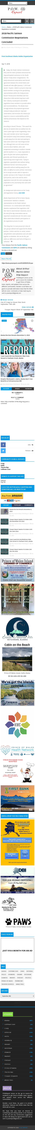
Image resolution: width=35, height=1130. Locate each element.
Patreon (3, 480)
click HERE (22, 193)
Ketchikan (27, 974)
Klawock (4, 978)
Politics (28, 978)
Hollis (4, 974)
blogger (6, 388)
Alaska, (26, 47)
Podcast (20, 978)
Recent (6, 505)
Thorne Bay (19, 981)
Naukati (12, 978)
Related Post (6, 314)
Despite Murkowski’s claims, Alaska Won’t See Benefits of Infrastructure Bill (17, 380)
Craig (22, 971)
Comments (29, 505)
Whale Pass (20, 984)
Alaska (9, 27)
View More (30, 314)
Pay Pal (3, 482)
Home (3, 27)
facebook (28, 388)
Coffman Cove (13, 971)
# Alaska (8, 253)
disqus (17, 388)
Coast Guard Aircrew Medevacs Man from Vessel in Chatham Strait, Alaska (15, 357)
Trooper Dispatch (8, 984)
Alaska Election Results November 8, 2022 (15, 335)
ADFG (15, 248)
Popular (17, 505)
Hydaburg (11, 974)
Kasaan (19, 974)
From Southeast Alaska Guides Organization (17, 56)
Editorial (30, 971)
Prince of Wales (7, 981)
